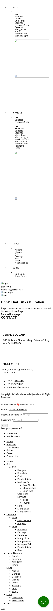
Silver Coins (20, 276)
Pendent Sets (21, 144)
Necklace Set (21, 263)
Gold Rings (20, 21)
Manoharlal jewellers (30, 394)
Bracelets (19, 27)
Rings (17, 148)
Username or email (11, 414)
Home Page (7, 289)
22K (14, 467)
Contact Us (12, 456)
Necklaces (17, 561)
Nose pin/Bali (22, 139)
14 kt (14, 517)
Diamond (11, 514)
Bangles (19, 16)
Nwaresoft (28, 404)
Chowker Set (29, 487)
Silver (9, 567)
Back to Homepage (11, 314)
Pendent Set (21, 34)
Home (10, 441)
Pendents (19, 146)
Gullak (10, 450)
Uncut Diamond (14, 553)
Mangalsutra (21, 36)
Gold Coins (20, 274)
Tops (25, 499)
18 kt (14, 526)
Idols (17, 258)
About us (11, 444)
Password (7, 419)
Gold (9, 464)
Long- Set (28, 490)
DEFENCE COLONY (14, 334)
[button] (32, 23)
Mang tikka (20, 29)
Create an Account (18, 409)
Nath (17, 31)
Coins (17, 254)
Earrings (19, 23)
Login (4, 425)
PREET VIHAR (10, 363)
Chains (18, 18)
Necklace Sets (22, 25)
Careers (11, 453)
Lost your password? (11, 428)
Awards (15, 447)
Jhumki (26, 502)
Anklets (18, 250)
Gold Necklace (30, 485)
